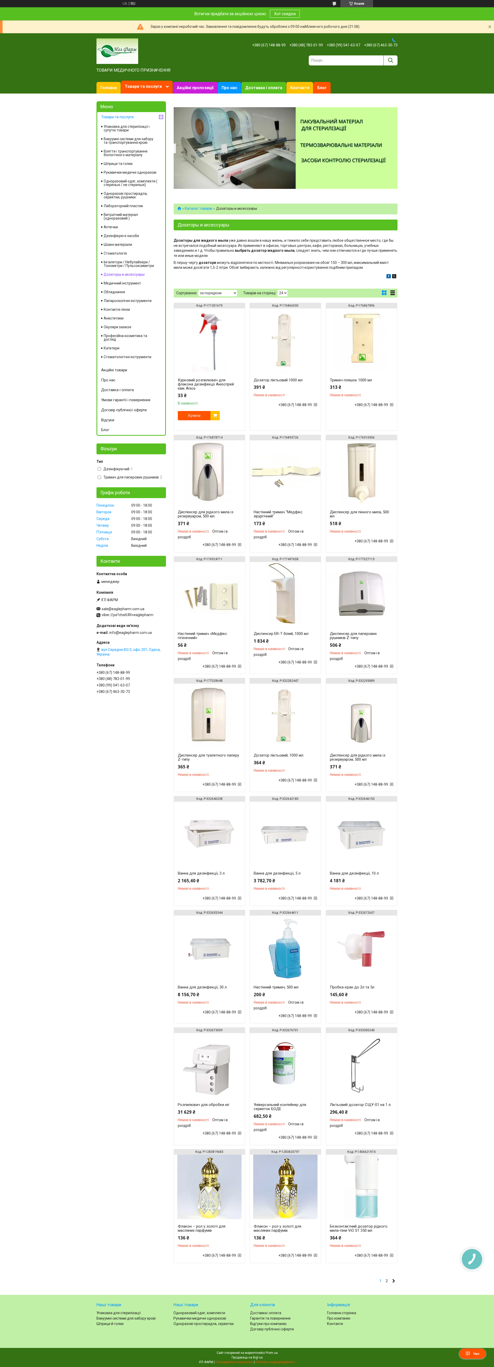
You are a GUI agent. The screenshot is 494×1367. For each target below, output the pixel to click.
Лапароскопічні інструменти (128, 301)
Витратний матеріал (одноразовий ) (121, 216)
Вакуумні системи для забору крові (126, 1318)
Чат (476, 1354)
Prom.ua (272, 1353)
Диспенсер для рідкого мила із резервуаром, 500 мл (205, 514)
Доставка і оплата (263, 87)
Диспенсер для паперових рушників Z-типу (353, 636)
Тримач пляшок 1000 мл (351, 380)
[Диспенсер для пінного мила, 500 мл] (361, 472)
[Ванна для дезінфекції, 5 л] (285, 834)
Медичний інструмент (122, 283)
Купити (194, 416)
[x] (394, 277)
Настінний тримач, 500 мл (276, 987)
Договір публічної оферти (124, 410)
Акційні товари (114, 370)
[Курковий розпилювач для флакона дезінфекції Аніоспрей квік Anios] (209, 340)
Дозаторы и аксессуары (124, 274)
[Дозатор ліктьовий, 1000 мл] (285, 716)
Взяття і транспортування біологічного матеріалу (125, 153)
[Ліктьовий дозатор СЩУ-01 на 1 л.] (361, 1065)
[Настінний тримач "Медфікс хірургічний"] (285, 472)
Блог (322, 87)
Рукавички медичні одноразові (130, 172)
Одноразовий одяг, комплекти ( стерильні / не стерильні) (130, 183)
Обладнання (114, 292)
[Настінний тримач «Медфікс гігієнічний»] (209, 594)
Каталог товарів (198, 208)
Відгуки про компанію (268, 1324)
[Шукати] (390, 60)
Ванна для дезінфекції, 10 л (354, 873)
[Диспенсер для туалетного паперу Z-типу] (209, 716)
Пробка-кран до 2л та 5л (352, 987)
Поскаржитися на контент (234, 1362)
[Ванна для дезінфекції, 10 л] (361, 834)
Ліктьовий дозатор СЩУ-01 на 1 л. (360, 1105)
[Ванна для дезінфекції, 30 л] (209, 948)
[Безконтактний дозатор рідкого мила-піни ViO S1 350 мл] (361, 1187)
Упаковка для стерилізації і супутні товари (126, 128)
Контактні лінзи (117, 309)
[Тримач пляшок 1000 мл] (361, 340)
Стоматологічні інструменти (127, 357)
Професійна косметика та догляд (125, 337)
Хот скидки (285, 13)
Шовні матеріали (118, 244)
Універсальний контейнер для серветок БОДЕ (280, 1107)
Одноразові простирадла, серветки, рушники (125, 195)
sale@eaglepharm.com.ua (123, 609)
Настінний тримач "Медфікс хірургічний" (278, 514)
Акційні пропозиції (195, 87)
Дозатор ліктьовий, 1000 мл (278, 755)
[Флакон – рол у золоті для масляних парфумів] (209, 1187)
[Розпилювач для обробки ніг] (209, 1065)
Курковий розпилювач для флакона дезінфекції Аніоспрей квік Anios (206, 384)
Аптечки (111, 227)
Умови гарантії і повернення (125, 400)
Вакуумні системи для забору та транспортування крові (128, 141)
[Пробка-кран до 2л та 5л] (361, 948)
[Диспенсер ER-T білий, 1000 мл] (285, 594)
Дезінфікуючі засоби (121, 236)
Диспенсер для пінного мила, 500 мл (359, 514)
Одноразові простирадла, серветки (203, 1324)
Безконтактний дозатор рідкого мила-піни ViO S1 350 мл (358, 1228)
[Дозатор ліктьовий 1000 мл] (285, 340)
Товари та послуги (143, 86)
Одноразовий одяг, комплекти (199, 1313)
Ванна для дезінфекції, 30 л (202, 987)
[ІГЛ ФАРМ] (117, 51)
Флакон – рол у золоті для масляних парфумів (201, 1228)
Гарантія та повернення (270, 1318)
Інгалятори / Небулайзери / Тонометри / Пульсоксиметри (129, 264)
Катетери (111, 348)
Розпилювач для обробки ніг (204, 1105)
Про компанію (338, 1318)
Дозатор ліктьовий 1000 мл (278, 380)
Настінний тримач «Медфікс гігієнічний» (202, 636)
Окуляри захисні (117, 327)
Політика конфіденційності (275, 1362)
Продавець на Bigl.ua (247, 1357)
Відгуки (107, 420)
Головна (108, 87)
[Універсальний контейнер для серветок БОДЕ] (285, 1065)
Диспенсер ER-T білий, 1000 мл (281, 634)
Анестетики (113, 318)
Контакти (299, 87)
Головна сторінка (341, 1313)
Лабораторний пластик (123, 206)
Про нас (229, 87)
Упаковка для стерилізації (118, 1313)
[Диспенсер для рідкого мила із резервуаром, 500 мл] (209, 472)
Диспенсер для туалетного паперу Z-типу (208, 757)
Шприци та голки (118, 164)
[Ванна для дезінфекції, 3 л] (209, 834)
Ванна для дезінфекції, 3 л (201, 873)
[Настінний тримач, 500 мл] (285, 948)
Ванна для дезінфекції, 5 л (277, 873)
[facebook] (388, 277)
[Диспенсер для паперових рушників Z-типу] (361, 594)
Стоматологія (115, 253)
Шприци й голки (109, 1324)
